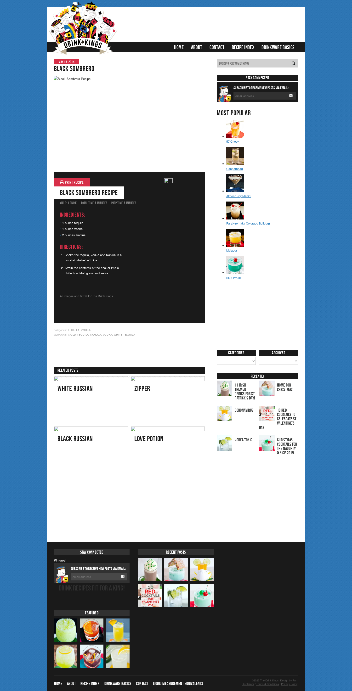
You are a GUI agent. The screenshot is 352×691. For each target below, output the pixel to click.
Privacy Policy (289, 684)
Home (179, 47)
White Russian (75, 388)
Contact (217, 47)
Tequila (73, 330)
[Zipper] (168, 400)
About (196, 47)
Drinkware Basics (278, 47)
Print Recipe (74, 182)
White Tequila (124, 334)
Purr (295, 680)
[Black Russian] (91, 450)
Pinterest (60, 560)
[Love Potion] (168, 450)
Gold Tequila (78, 334)
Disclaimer (248, 684)
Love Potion (149, 439)
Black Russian (75, 439)
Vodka (86, 330)
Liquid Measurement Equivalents (178, 683)
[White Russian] (91, 400)
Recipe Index (243, 47)
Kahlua (95, 334)
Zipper (142, 388)
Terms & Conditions (267, 684)
